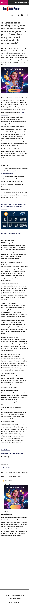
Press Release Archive (17, 595)
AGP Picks (4, 2)
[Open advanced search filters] (22, 15)
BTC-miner (6, 467)
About (7, 595)
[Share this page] (26, 15)
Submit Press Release (14, 598)
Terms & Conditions (14, 602)
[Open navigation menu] (3, 15)
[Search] (18, 15)
